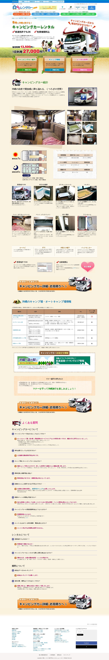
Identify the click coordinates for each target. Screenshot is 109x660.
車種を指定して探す (38, 630)
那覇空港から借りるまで (60, 640)
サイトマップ (67, 655)
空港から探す (36, 635)
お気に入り (84, 8)
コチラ (74, 268)
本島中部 (14, 634)
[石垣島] (50, 1)
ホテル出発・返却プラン (18, 645)
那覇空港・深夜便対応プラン (19, 646)
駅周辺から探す (37, 638)
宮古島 (13, 639)
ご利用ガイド (70, 7)
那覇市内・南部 (16, 633)
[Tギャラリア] (59, 1)
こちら (26, 517)
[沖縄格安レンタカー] (23, 1)
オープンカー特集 (37, 645)
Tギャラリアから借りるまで (61, 641)
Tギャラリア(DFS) (16, 631)
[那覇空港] (32, 1)
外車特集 (35, 647)
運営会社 (59, 655)
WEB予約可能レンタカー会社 (61, 630)
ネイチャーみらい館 (18, 322)
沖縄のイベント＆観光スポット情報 (42, 648)
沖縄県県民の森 (17, 330)
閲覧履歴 (78, 8)
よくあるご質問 (58, 635)
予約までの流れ (58, 638)
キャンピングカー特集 (38, 644)
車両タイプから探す (38, 631)
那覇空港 (14, 630)
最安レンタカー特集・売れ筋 (40, 642)
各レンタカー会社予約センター (62, 631)
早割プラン (14, 643)
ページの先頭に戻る (93, 624)
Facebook (86, 643)
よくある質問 (61, 7)
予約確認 (92, 8)
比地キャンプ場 (17, 343)
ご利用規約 (52, 655)
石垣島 (13, 638)
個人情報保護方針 (43, 655)
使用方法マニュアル (38, 488)
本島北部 (14, 636)
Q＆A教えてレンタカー (39, 650)
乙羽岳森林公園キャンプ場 (19, 338)
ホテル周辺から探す (38, 637)
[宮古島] (41, 1)
